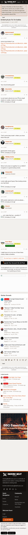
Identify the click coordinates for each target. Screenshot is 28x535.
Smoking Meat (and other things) (20, 503)
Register (5, 516)
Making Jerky (15, 332)
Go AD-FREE (8, 519)
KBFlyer (6, 353)
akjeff (5, 302)
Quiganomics (7, 332)
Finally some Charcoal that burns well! (14, 345)
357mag (6, 339)
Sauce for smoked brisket (11, 338)
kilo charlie (7, 309)
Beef (9, 302)
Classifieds (17, 507)
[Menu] (2, 2)
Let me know (15, 12)
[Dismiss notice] (25, 6)
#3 (26, 94)
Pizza (4, 393)
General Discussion (14, 346)
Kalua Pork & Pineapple (9, 389)
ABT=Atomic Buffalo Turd (11, 352)
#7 (26, 177)
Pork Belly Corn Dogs (15, 377)
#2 (26, 81)
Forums (4, 501)
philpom (6, 316)
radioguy (6, 346)
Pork (12, 309)
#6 (26, 162)
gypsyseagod (5, 22)
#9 (26, 211)
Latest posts (4, 374)
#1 (26, 38)
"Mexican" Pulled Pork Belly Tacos (14, 308)
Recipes (17, 496)
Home (4, 498)
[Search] (26, 2)
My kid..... (5, 404)
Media (16, 499)
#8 (26, 196)
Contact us (5, 504)
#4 (26, 132)
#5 (26, 147)
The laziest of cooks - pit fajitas (13, 315)
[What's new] (22, 2)
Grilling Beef (6, 401)
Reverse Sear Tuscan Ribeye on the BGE (15, 322)
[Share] (25, 38)
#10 (26, 249)
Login (4, 514)
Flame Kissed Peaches (15, 383)
